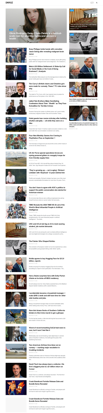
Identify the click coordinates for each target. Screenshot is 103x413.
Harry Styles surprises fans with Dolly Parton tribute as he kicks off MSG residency (47, 276)
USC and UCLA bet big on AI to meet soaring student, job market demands (47, 225)
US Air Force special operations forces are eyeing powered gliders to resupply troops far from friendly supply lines (47, 155)
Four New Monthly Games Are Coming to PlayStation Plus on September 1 (45, 136)
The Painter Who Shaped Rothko (42, 241)
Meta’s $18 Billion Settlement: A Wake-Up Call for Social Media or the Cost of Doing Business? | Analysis (47, 69)
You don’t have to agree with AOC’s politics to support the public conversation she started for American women (47, 190)
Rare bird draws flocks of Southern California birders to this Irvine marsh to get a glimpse (47, 311)
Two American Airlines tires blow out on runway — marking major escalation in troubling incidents (45, 347)
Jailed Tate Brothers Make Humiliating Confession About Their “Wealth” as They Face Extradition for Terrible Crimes (47, 103)
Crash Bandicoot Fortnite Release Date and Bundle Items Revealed (46, 382)
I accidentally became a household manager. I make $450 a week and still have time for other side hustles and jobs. (47, 295)
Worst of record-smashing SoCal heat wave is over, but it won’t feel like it (47, 328)
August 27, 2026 (14, 41)
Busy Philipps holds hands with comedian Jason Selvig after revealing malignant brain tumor (46, 51)
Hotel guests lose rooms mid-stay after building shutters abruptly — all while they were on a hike (48, 120)
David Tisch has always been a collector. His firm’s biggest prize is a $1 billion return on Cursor (46, 366)
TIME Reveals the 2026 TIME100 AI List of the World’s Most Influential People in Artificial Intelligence (47, 207)
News (11, 29)
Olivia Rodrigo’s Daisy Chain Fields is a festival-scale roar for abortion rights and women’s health (35, 35)
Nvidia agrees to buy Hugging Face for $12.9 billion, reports (46, 259)
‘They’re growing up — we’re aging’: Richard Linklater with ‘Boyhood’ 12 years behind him (47, 171)
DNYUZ (9, 2)
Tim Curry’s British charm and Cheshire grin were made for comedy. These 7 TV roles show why (47, 86)
